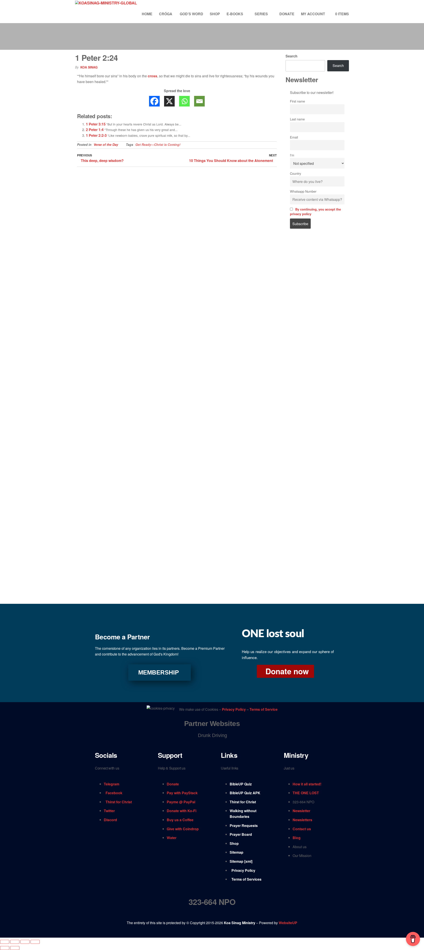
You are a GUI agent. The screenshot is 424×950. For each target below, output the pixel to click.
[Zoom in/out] (4, 942)
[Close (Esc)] (35, 942)
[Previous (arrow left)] (4, 948)
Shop (215, 13)
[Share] (25, 942)
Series (261, 13)
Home (147, 13)
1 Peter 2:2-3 (96, 135)
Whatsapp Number (303, 191)
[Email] (199, 101)
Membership (158, 672)
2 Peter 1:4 (95, 129)
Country (295, 173)
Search (291, 56)
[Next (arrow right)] (14, 948)
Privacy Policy (234, 709)
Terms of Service (264, 709)
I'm (292, 155)
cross (152, 75)
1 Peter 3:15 (96, 124)
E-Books (235, 13)
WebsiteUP (288, 922)
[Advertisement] (317, 307)
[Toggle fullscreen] (14, 942)
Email (294, 137)
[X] (169, 101)
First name (297, 101)
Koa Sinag (89, 67)
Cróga (166, 13)
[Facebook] (154, 101)
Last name (297, 119)
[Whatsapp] (184, 101)
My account (313, 13)
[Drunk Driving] (212, 735)
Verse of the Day (106, 144)
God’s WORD (191, 13)
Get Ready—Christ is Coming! (157, 144)
